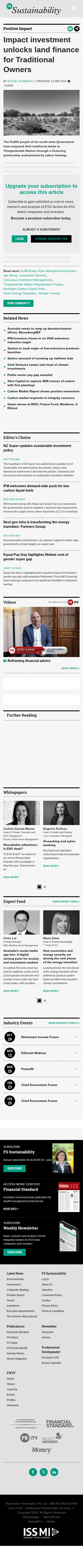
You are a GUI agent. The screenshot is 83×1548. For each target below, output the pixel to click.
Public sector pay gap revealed (29, 375)
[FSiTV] (73, 602)
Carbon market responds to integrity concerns (41, 398)
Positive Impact (17, 28)
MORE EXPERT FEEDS (65, 901)
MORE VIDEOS (70, 668)
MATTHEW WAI (11, 459)
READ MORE (10, 877)
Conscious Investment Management (27, 280)
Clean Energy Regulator (19, 293)
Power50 (27, 1069)
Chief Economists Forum (39, 1085)
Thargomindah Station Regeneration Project (33, 284)
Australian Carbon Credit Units (23, 288)
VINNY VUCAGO (12, 568)
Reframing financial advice (29, 661)
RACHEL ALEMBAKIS (20, 81)
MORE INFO (10, 1208)
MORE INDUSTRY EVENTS (63, 1023)
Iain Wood (10, 275)
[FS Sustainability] (33, 9)
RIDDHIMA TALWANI (14, 499)
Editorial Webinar (33, 1053)
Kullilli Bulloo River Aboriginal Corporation (48, 271)
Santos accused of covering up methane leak (40, 358)
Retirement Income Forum (40, 1037)
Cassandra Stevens (33, 275)
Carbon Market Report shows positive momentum (43, 391)
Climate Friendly (49, 293)
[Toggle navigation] (74, 7)
